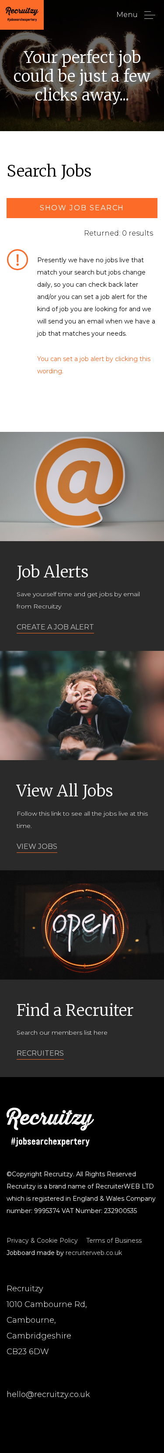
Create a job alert (55, 627)
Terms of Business (114, 1240)
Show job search (82, 208)
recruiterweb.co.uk (94, 1253)
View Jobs (37, 846)
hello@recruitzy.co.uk (48, 1394)
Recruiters (40, 1053)
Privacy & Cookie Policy (42, 1240)
